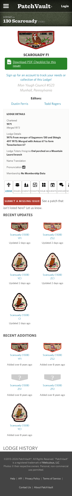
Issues (18, 191)
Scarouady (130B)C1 (19, 317)
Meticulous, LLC (50, 462)
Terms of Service (52, 478)
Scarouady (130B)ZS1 (19, 387)
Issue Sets (44, 191)
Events (53, 191)
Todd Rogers (52, 103)
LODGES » (9, 17)
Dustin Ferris (19, 103)
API (20, 478)
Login (65, 6)
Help (12, 478)
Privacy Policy (32, 478)
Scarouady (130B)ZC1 (52, 276)
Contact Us (25, 487)
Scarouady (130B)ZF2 (52, 387)
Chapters (35, 191)
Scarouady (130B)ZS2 (52, 236)
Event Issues (26, 191)
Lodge (8, 191)
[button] (6, 6)
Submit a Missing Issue (22, 201)
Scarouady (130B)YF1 (19, 236)
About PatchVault (43, 487)
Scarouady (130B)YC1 (19, 276)
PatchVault (35, 5)
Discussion (62, 191)
